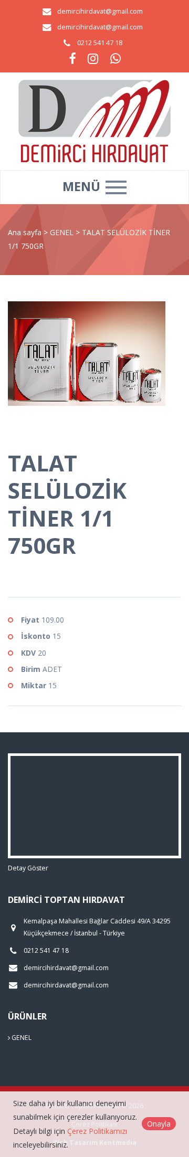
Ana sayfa (24, 232)
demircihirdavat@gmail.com (100, 11)
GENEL (63, 232)
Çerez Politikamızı (97, 1131)
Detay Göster (28, 868)
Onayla (159, 1124)
